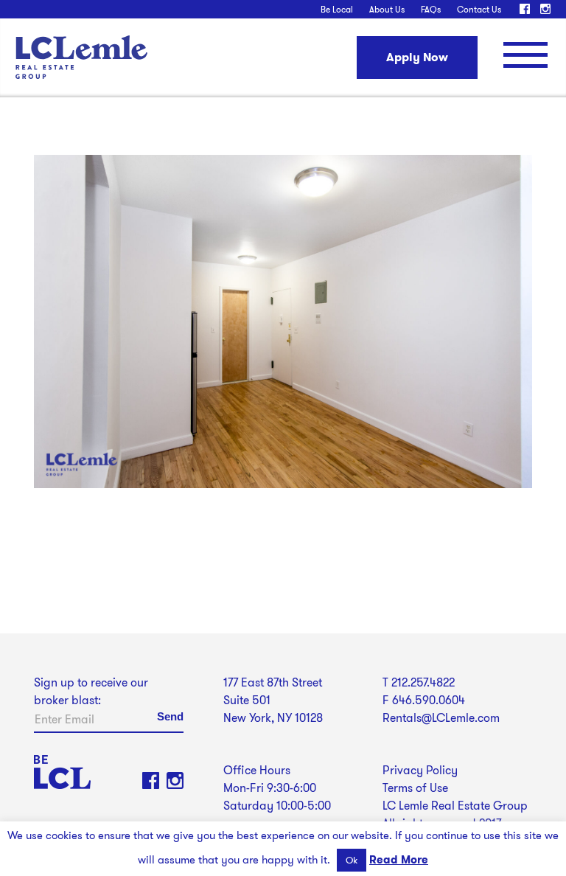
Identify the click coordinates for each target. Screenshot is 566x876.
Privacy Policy (420, 770)
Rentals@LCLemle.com (441, 717)
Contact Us (479, 9)
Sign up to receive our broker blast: (91, 691)
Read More (398, 860)
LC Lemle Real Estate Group (81, 57)
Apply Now (417, 57)
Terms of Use (415, 787)
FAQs (431, 9)
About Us (387, 9)
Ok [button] (351, 860)
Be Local (337, 9)
